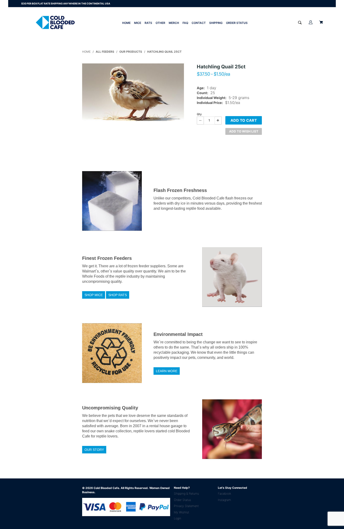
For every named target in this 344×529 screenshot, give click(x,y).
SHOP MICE (93, 295)
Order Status (237, 23)
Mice (137, 23)
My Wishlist (181, 512)
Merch (174, 23)
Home (126, 23)
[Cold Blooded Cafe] (55, 22)
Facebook (224, 493)
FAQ (185, 23)
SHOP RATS (117, 295)
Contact (199, 23)
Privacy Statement (186, 506)
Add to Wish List (243, 131)
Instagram (224, 500)
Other (160, 23)
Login (177, 518)
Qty (199, 114)
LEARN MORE (166, 371)
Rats (148, 23)
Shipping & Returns (186, 493)
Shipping (216, 23)
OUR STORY (94, 450)
